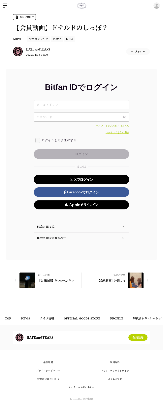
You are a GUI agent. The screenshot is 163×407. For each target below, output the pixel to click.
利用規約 (115, 362)
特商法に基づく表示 (48, 379)
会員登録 (138, 337)
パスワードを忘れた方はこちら (112, 126)
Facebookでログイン (83, 192)
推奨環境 (48, 362)
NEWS (25, 318)
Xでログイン (83, 179)
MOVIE (18, 39)
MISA (69, 39)
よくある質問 (115, 379)
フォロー (140, 51)
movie (57, 39)
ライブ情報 (47, 318)
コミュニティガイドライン (115, 370)
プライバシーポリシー (48, 370)
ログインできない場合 (117, 132)
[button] (81, 205)
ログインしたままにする (59, 140)
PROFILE (116, 318)
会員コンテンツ (38, 39)
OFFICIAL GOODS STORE (82, 318)
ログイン (156, 5)
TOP (8, 318)
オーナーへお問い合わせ (81, 387)
